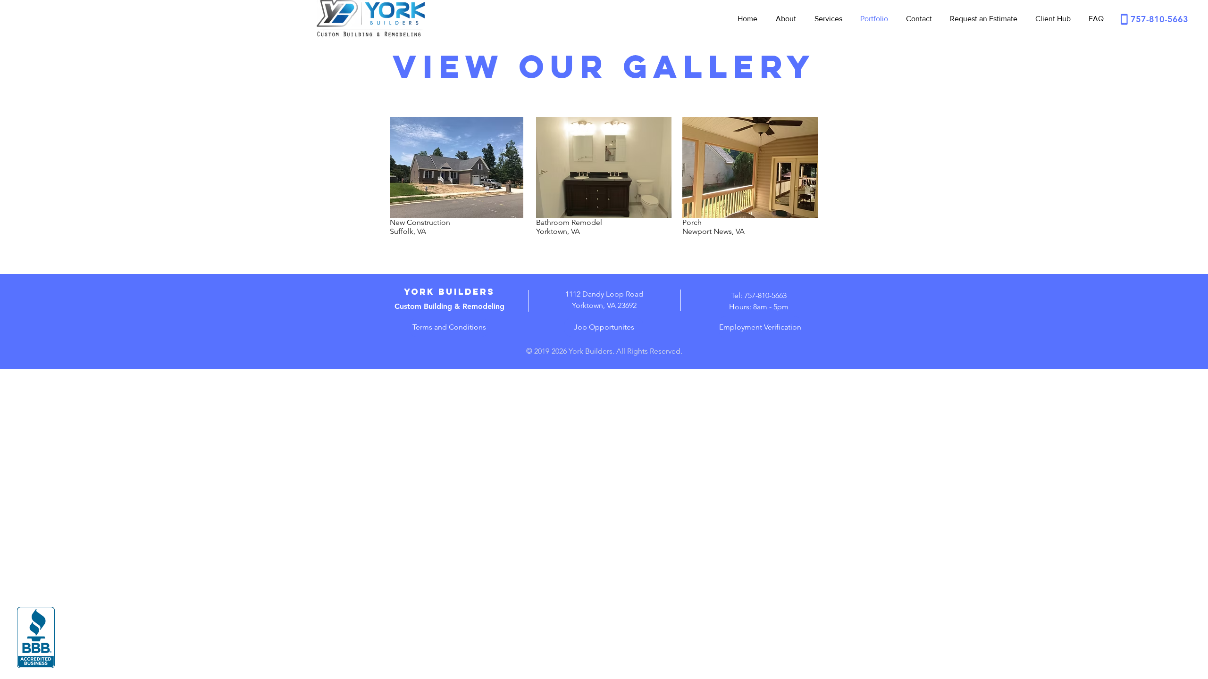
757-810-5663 (1159, 19)
